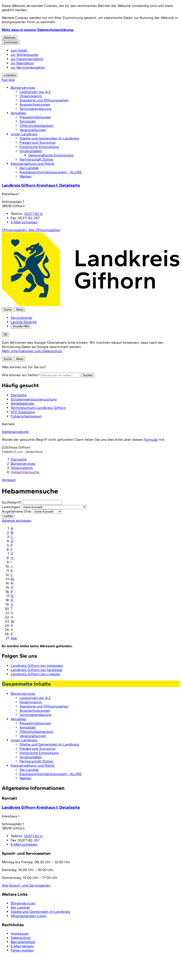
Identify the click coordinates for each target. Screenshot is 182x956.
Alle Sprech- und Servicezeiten (26, 885)
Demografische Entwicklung (51, 155)
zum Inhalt (19, 50)
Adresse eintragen (16, 520)
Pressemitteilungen (35, 117)
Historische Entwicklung (39, 147)
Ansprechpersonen (35, 104)
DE (6, 334)
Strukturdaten (31, 151)
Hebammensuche (25, 472)
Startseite (19, 459)
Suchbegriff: (12, 502)
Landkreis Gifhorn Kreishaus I (41, 185)
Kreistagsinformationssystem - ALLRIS (51, 172)
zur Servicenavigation (28, 67)
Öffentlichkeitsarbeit (36, 125)
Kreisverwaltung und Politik (33, 164)
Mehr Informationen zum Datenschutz (32, 351)
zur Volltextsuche (24, 55)
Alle (14, 638)
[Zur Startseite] (90, 305)
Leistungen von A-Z (35, 92)
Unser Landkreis (24, 134)
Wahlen (26, 176)
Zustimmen (11, 42)
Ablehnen (10, 37)
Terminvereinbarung (35, 109)
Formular (151, 439)
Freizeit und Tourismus (37, 142)
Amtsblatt (28, 121)
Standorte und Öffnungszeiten (44, 100)
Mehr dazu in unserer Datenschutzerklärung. (38, 30)
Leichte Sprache (24, 322)
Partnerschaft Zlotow (36, 159)
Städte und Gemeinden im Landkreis (49, 138)
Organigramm (31, 96)
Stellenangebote (15, 432)
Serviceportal (21, 317)
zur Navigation (22, 63)
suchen (8, 516)
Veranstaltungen (33, 130)
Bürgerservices (23, 87)
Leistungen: (11, 507)
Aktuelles (18, 113)
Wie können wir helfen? (21, 375)
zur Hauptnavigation (27, 59)
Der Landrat (29, 168)
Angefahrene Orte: (17, 511)
